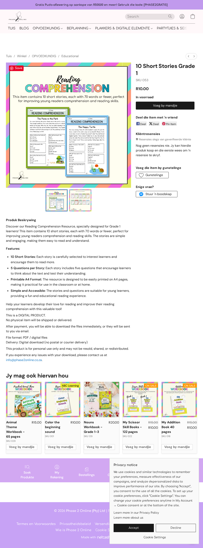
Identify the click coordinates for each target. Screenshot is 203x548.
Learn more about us (128, 517)
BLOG (24, 28)
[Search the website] (170, 16)
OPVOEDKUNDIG (47, 28)
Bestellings (87, 475)
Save (18, 68)
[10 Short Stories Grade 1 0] (57, 200)
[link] (155, 536)
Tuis (9, 56)
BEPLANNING (78, 28)
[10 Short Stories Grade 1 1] (80, 200)
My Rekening (56, 474)
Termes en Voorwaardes (36, 524)
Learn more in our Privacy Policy (136, 512)
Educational (70, 56)
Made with (88, 537)
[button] (17, 16)
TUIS (11, 28)
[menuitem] (188, 56)
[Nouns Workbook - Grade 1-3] (101, 399)
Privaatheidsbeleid (75, 524)
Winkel (22, 56)
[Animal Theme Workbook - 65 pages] (23, 399)
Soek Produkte (27, 474)
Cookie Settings (108, 530)
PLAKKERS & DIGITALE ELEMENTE (123, 28)
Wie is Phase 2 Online (73, 530)
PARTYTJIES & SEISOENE (177, 28)
